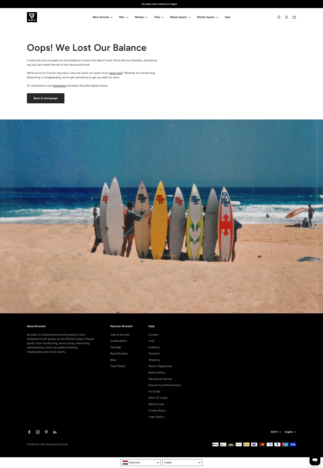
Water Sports (178, 17)
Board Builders (119, 353)
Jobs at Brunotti (120, 334)
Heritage (115, 347)
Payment (154, 353)
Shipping (154, 359)
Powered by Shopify (57, 444)
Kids (157, 17)
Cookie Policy (157, 410)
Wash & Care (156, 404)
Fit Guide (154, 391)
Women (139, 17)
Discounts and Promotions (165, 385)
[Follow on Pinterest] (46, 432)
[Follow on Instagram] (37, 432)
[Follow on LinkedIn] (55, 432)
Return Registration (161, 366)
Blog (113, 359)
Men (122, 17)
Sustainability (118, 340)
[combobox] (141, 462)
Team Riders (117, 366)
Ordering (154, 347)
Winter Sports (206, 17)
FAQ (151, 340)
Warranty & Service (160, 378)
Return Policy (157, 372)
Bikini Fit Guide (158, 397)
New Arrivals (101, 17)
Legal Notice (156, 416)
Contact (154, 334)
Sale (227, 17)
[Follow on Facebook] (29, 432)
